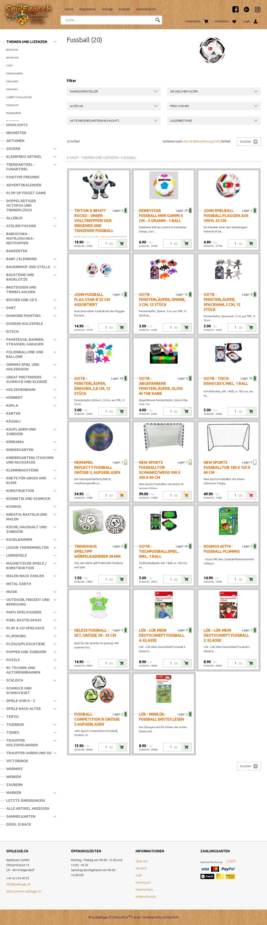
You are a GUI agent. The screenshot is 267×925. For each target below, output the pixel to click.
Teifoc (12, 716)
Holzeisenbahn (20, 390)
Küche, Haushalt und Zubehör (26, 529)
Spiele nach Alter (23, 709)
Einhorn (12, 89)
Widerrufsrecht (146, 896)
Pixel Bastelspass (23, 620)
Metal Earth (18, 584)
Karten (13, 413)
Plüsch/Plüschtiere (25, 644)
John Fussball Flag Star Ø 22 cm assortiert (92, 299)
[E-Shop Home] (32, 7)
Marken (13, 792)
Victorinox (17, 761)
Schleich (14, 680)
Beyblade (12, 57)
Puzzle (13, 660)
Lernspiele (16, 555)
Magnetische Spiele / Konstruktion (26, 565)
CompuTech (170, 917)
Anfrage (107, 9)
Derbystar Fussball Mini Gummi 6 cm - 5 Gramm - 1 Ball (161, 215)
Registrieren (87, 9)
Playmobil (16, 636)
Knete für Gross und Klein (26, 480)
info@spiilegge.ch (18, 884)
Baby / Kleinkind (21, 259)
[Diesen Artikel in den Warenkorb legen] (121, 243)
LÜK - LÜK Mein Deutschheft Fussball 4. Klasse (161, 635)
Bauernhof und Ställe (28, 267)
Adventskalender (23, 185)
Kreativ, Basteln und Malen (26, 516)
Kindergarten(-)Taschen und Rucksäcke (30, 460)
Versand (141, 868)
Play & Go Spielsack (25, 628)
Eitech (12, 331)
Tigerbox (15, 724)
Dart (11, 308)
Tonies (12, 732)
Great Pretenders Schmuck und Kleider (26, 379)
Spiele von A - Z (20, 701)
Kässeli (13, 421)
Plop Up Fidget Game (26, 193)
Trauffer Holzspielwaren (22, 742)
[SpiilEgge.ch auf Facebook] (233, 11)
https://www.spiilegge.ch (23, 891)
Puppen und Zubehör (26, 652)
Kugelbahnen (19, 539)
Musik (11, 592)
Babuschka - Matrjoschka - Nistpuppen (20, 238)
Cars (9, 65)
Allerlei (14, 218)
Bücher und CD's (21, 300)
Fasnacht (12, 105)
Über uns (142, 861)
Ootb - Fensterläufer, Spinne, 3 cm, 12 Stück (162, 299)
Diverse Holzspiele (24, 324)
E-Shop (73, 158)
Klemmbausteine (22, 470)
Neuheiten (16, 133)
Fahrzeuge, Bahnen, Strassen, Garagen (25, 341)
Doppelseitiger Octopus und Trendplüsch (21, 205)
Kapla (12, 405)
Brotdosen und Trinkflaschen (21, 289)
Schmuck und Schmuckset (19, 690)
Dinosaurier (14, 73)
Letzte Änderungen (25, 800)
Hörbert (14, 397)
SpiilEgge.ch (104, 917)
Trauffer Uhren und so (29, 753)
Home (69, 9)
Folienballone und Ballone (24, 354)
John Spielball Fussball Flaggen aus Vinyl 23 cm (226, 215)
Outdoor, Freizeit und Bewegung (28, 602)
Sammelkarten (20, 816)
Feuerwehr (13, 113)
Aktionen (15, 141)
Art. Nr (188, 141)
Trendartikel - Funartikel (20, 166)
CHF (216, 141)
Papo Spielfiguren (23, 612)
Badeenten (16, 251)
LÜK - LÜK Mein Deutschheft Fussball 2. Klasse (226, 635)
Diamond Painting (23, 316)
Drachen (12, 81)
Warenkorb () (146, 9)
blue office (122, 917)
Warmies (14, 769)
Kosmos (13, 506)
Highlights (17, 125)
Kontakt (124, 9)
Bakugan (12, 49)
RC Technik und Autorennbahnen (23, 670)
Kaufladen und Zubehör (21, 431)
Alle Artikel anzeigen (27, 808)
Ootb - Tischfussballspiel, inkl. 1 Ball (159, 551)
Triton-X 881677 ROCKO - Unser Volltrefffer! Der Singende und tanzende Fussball (93, 220)
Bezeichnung (203, 141)
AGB (139, 875)
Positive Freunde (22, 177)
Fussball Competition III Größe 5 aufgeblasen (97, 719)
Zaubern (14, 785)
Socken (13, 149)
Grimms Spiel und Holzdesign (22, 366)
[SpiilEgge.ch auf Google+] (244, 11)
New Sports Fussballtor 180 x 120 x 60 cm (227, 467)
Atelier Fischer (21, 226)
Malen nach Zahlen (25, 576)
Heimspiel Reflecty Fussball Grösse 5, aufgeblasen (97, 467)
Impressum (143, 882)
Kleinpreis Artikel (24, 156)
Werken (13, 777)
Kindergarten (19, 450)
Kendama (15, 442)
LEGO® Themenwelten (27, 547)
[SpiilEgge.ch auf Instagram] (255, 11)
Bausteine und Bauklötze (20, 277)
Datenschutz (144, 889)
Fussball (128, 158)
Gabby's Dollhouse (19, 97)
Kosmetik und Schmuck (28, 499)
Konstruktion (20, 491)
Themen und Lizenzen (26, 42)
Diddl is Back (18, 824)
